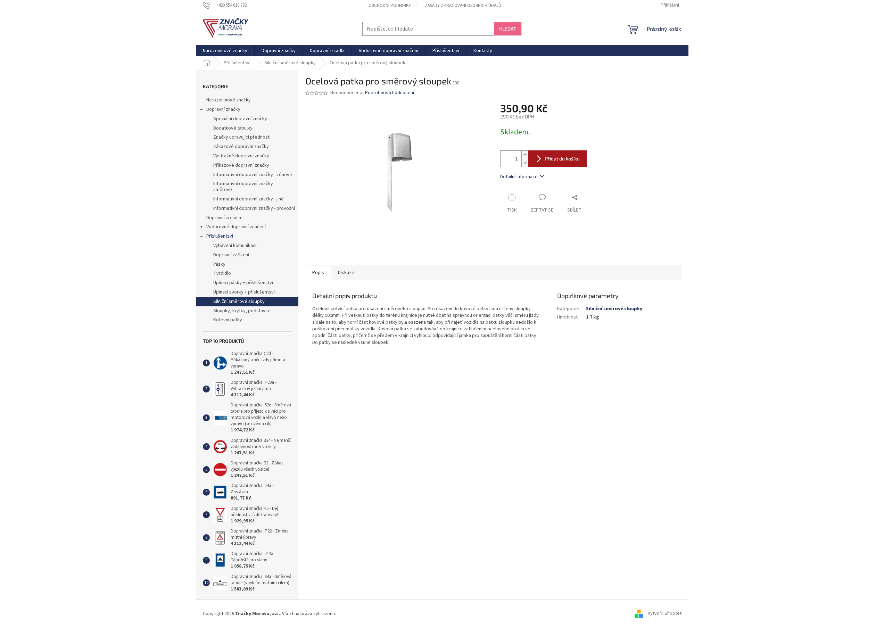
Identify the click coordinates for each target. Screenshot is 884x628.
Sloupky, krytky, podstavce (242, 310)
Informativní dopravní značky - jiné (248, 199)
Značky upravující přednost (241, 137)
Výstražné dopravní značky (241, 155)
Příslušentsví (219, 236)
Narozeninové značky (228, 100)
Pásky (219, 264)
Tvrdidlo (222, 273)
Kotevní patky (227, 319)
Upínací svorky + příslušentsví (244, 292)
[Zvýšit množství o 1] (524, 155)
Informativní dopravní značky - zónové (252, 174)
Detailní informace (519, 176)
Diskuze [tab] (346, 272)
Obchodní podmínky (390, 5)
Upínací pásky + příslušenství (243, 282)
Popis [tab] (318, 272)
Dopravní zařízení (231, 254)
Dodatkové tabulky (233, 128)
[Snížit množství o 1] (524, 163)
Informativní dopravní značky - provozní (254, 208)
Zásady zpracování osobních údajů (463, 5)
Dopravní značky (223, 109)
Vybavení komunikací (234, 245)
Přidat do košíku (562, 159)
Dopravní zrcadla (223, 217)
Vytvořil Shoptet (664, 613)
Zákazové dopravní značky (241, 146)
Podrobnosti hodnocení (389, 93)
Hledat (507, 29)
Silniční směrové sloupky (239, 301)
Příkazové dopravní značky (241, 165)
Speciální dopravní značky (240, 118)
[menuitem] (225, 50)
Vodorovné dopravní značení (236, 226)
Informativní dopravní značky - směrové (244, 186)
